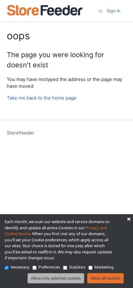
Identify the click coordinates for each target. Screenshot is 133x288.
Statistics (77, 267)
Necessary (20, 267)
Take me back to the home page (41, 98)
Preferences (49, 267)
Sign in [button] (113, 10)
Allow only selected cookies (56, 278)
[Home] (45, 14)
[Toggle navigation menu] (100, 10)
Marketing (104, 267)
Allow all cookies (105, 278)
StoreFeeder (20, 133)
